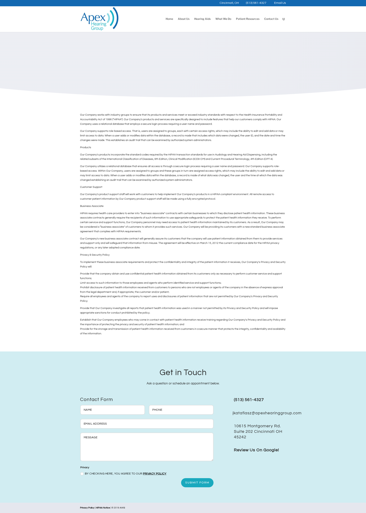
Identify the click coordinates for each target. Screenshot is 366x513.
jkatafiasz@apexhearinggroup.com (267, 413)
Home (169, 19)
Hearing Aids (202, 19)
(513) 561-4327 (256, 3)
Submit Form (197, 482)
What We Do (223, 19)
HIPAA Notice (103, 508)
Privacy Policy (154, 473)
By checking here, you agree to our (126, 473)
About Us (183, 19)
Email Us (280, 3)
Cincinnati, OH (229, 3)
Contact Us (271, 19)
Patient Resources (247, 19)
